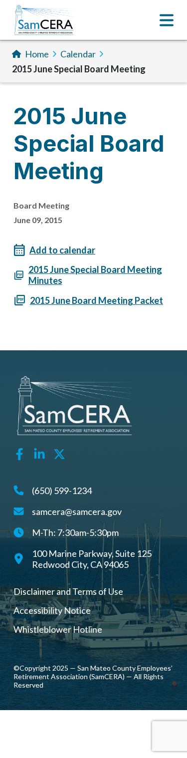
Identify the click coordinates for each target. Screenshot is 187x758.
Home (37, 53)
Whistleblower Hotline (57, 629)
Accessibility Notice (52, 610)
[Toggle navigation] (167, 20)
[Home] (44, 20)
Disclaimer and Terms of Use (68, 591)
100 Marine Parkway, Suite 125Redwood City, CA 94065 (92, 559)
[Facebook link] (19, 452)
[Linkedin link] (39, 452)
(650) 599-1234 (62, 490)
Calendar (78, 53)
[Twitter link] (59, 452)
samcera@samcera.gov (77, 511)
